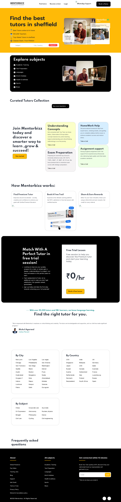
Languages (19, 72)
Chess (18, 408)
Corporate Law (34, 408)
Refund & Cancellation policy (18, 493)
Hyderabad (19, 375)
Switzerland (83, 372)
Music (18, 87)
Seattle (18, 369)
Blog (11, 475)
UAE (80, 366)
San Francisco (20, 366)
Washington (46, 366)
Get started (20, 156)
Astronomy (32, 411)
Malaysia (82, 363)
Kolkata (44, 381)
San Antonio (46, 363)
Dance (44, 415)
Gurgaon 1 (19, 378)
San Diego (32, 366)
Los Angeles (33, 359)
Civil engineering (47, 418)
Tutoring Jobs (14, 472)
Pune (43, 372)
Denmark (69, 378)
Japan (68, 366)
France (94, 372)
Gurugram (45, 387)
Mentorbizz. (19, 498)
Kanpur (31, 384)
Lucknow (19, 384)
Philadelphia (33, 363)
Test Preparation (21, 68)
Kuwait (68, 369)
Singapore (69, 363)
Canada (81, 369)
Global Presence (15, 465)
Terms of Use (14, 486)
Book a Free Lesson (75, 291)
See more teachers (60, 106)
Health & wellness (22, 79)
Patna (18, 387)
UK (93, 359)
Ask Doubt (13, 482)
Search (53, 45)
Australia (95, 369)
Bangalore (32, 375)
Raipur (31, 381)
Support (12, 479)
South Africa (83, 381)
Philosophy (32, 415)
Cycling (31, 418)
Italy (80, 375)
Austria (68, 372)
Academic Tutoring (22, 65)
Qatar (94, 366)
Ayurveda (45, 408)
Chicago (18, 363)
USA (67, 359)
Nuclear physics (47, 411)
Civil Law (19, 418)
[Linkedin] (104, 498)
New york (19, 359)
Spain (94, 381)
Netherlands (70, 375)
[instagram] (109, 498)
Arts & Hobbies (21, 76)
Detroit (44, 369)
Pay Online (13, 468)
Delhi (30, 387)
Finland (81, 378)
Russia (94, 378)
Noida (44, 375)
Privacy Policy (14, 489)
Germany (95, 363)
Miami (31, 369)
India (80, 359)
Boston (31, 372)
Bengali (18, 415)
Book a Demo (103, 4)
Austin (18, 372)
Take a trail (51, 145)
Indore (18, 381)
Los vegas (45, 359)
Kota (30, 378)
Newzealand (70, 381)
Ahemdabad (46, 378)
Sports (18, 83)
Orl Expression (21, 411)
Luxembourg (96, 375)
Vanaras (44, 384)
